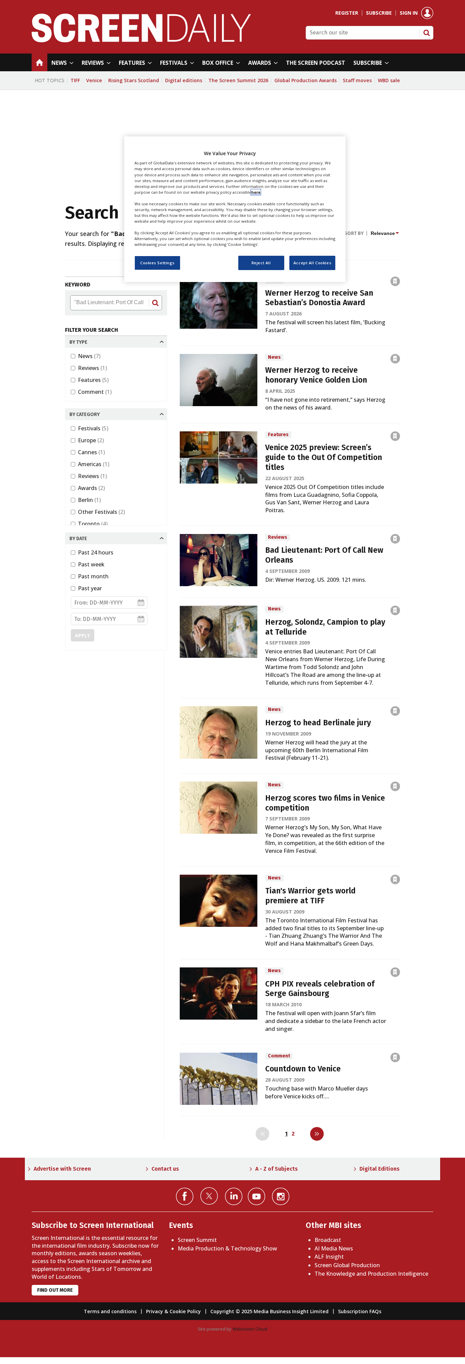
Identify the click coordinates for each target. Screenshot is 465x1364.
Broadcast (328, 1240)
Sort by (354, 233)
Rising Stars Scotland (133, 80)
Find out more (55, 1290)
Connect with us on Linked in (233, 1196)
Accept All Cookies (312, 263)
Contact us (165, 1169)
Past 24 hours (95, 552)
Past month (93, 576)
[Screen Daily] (141, 40)
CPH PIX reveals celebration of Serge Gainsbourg (319, 988)
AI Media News (334, 1248)
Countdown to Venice (303, 1068)
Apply (82, 635)
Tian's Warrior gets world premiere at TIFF (310, 895)
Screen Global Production (347, 1265)
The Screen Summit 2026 (238, 80)
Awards (91, 488)
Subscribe (379, 13)
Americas (93, 464)
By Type (78, 342)
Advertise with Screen (62, 1169)
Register (346, 13)
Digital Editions (379, 1169)
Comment (95, 392)
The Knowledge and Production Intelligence (371, 1273)
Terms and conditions (110, 1311)
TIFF (75, 80)
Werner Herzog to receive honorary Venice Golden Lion (316, 375)
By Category (84, 414)
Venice (94, 80)
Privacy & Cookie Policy (173, 1311)
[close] (400, 266)
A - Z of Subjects (276, 1169)
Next (317, 1134)
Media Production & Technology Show (227, 1248)
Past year (90, 588)
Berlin (89, 500)
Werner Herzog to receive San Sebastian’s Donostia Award (319, 298)
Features (93, 380)
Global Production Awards (305, 80)
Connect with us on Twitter (209, 1196)
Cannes (91, 452)
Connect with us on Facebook (184, 1196)
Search (426, 32)
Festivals (93, 428)
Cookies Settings (157, 263)
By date (78, 539)
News (89, 356)
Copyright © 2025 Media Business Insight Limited (269, 1311)
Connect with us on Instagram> (280, 1196)
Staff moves (357, 80)
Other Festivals (101, 512)
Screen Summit (197, 1240)
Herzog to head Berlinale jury (318, 722)
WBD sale (389, 80)
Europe (91, 440)
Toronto (93, 524)
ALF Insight (329, 1256)
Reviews (92, 368)
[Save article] (395, 281)
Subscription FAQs (359, 1311)
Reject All (261, 263)
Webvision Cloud (250, 1329)
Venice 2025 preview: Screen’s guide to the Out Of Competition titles (323, 457)
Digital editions (183, 80)
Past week (91, 564)
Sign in (409, 13)
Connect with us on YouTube (256, 1196)
